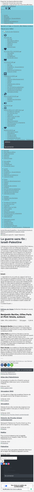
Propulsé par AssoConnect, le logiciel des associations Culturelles (17, 480)
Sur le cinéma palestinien (15, 87)
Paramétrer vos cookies (11, 473)
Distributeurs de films (14, 90)
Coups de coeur (12, 58)
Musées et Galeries (13, 111)
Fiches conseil (11, 135)
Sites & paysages (12, 121)
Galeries (10, 101)
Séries (9, 82)
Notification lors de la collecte (12, 489)
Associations (11, 126)
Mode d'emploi (12, 42)
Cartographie (11, 124)
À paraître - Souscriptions (12, 18)
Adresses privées (12, 92)
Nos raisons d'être (13, 40)
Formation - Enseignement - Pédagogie (20, 139)
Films (9, 78)
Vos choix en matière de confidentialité (18, 485)
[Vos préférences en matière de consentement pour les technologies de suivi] (31, 489)
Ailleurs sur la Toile (13, 116)
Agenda (9, 54)
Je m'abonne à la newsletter (10, 456)
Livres (6, 15)
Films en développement (15, 79)
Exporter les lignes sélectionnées (11, 1)
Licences (7, 469)
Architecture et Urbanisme (16, 122)
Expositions (11, 133)
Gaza (16, 363)
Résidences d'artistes (14, 99)
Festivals (10, 115)
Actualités (10, 53)
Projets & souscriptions (14, 88)
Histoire (12, 363)
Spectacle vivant (12, 132)
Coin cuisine (11, 118)
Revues (6, 17)
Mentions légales (9, 470)
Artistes (9, 85)
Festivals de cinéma (13, 84)
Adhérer (10, 44)
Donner (9, 45)
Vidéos (9, 81)
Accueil (9, 39)
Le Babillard (11, 56)
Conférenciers (12, 136)
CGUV (6, 472)
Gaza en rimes (8, 23)
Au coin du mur (12, 113)
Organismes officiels (13, 138)
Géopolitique (5, 363)
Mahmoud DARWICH (11, 21)
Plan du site (8, 467)
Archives (10, 119)
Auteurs (6, 20)
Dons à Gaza (11, 47)
